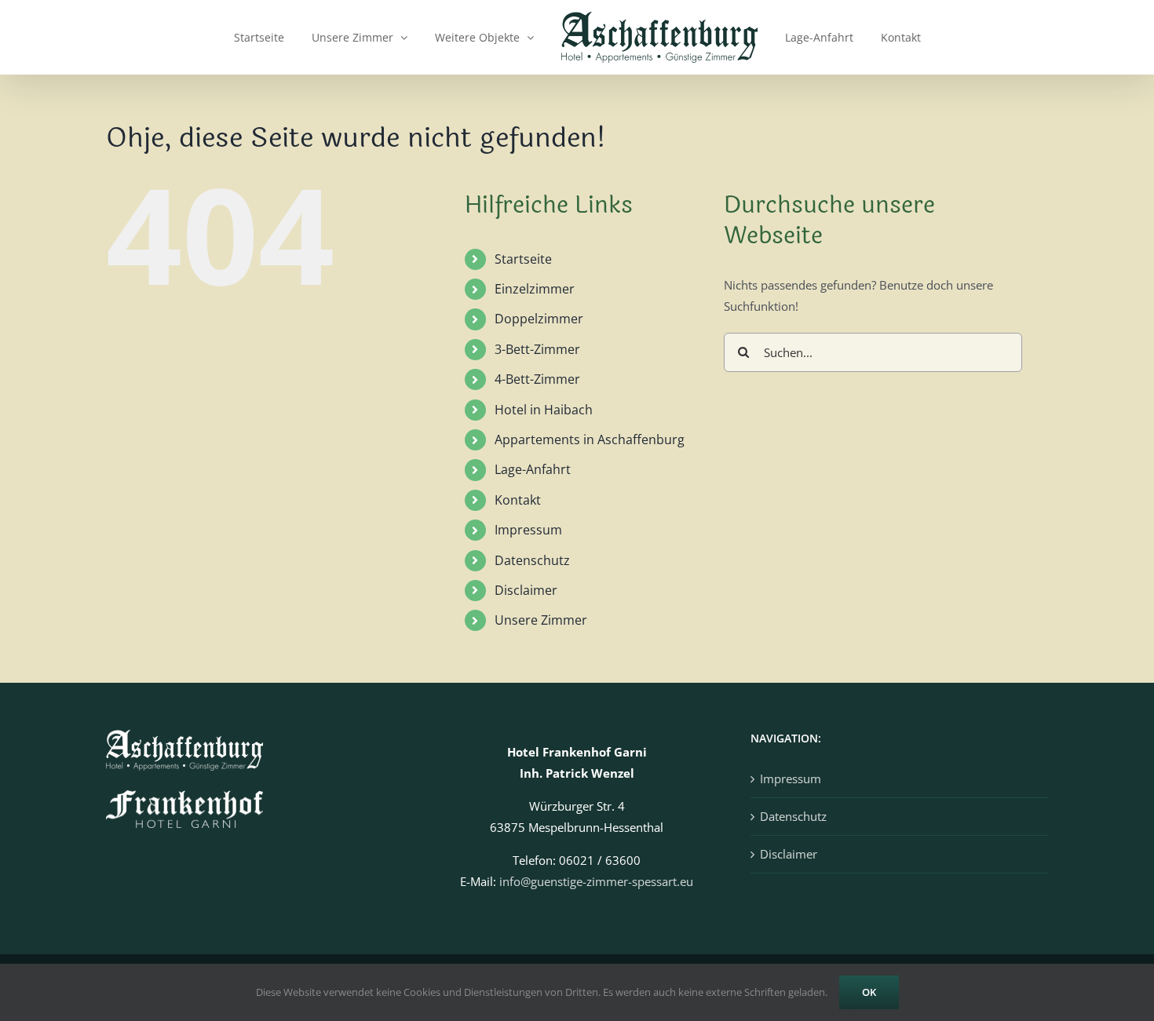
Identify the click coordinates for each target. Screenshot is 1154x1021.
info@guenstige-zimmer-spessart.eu (596, 881)
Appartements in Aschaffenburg (590, 439)
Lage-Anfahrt (533, 469)
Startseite (523, 259)
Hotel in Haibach (544, 409)
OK (869, 992)
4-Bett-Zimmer (537, 379)
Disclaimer (526, 590)
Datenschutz (532, 560)
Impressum (528, 529)
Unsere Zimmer (541, 620)
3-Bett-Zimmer (537, 349)
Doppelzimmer (539, 318)
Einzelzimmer (535, 288)
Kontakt (518, 500)
